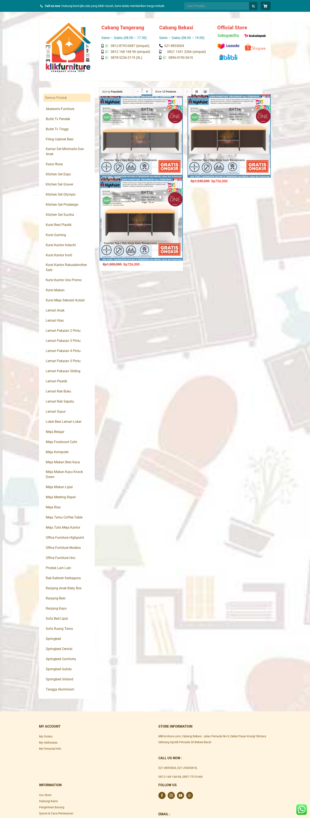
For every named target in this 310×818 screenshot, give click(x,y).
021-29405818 (187, 768)
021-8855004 (167, 768)
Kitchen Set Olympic (61, 194)
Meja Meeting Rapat (61, 497)
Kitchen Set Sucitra (60, 215)
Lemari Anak (55, 310)
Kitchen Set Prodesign (62, 205)
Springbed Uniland (59, 679)
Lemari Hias (55, 320)
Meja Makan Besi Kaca (63, 462)
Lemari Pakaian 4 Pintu (63, 351)
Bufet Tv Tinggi (57, 129)
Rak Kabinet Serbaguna (63, 578)
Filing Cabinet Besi (59, 139)
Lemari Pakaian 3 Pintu (63, 341)
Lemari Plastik (56, 381)
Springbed (53, 639)
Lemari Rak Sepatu (60, 401)
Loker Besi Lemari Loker (63, 422)
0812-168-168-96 (169, 776)
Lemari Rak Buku (58, 391)
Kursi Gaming (56, 235)
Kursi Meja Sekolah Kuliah (65, 300)
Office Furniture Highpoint (65, 538)
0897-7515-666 (192, 776)
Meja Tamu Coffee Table (64, 517)
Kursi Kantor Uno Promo (64, 280)
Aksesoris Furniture (60, 109)
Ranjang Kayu (56, 608)
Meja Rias (53, 507)
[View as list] (205, 92)
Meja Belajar (55, 432)
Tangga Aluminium (60, 689)
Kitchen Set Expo (58, 174)
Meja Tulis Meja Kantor (63, 527)
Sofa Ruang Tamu (59, 629)
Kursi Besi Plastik (58, 225)
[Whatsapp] (189, 795)
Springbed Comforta (61, 659)
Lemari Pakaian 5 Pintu (63, 361)
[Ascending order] (147, 91)
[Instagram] (171, 795)
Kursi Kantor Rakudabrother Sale (66, 267)
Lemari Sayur (56, 412)
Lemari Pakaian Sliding (63, 371)
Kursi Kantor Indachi (61, 245)
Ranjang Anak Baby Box (64, 588)
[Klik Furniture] (68, 24)
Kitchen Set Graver (59, 184)
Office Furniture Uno (60, 558)
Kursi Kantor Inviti (59, 255)
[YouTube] (180, 795)
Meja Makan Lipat (59, 487)
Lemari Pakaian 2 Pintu (63, 331)
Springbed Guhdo (59, 669)
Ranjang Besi (55, 598)
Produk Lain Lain (58, 568)
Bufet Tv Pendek (58, 119)
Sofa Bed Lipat (57, 619)
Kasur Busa (54, 164)
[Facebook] (162, 795)
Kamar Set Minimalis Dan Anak (65, 151)
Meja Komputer (57, 452)
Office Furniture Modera (63, 548)
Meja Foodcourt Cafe (61, 442)
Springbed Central (59, 649)
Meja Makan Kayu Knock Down (64, 474)
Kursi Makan (55, 290)
